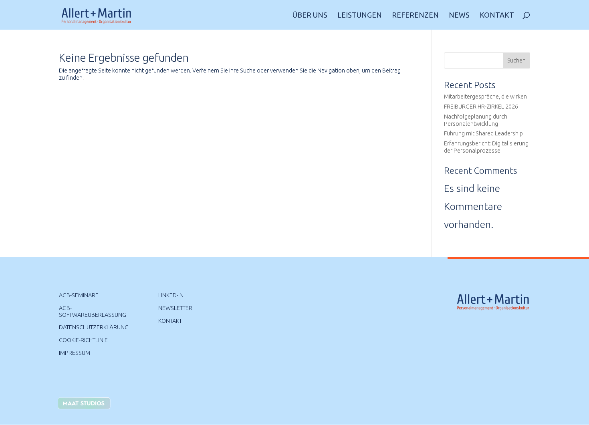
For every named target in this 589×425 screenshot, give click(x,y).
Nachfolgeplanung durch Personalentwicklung (475, 120)
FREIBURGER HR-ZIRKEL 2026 (481, 106)
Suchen (516, 60)
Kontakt (497, 15)
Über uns (309, 15)
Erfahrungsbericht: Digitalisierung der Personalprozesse (486, 147)
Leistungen (359, 15)
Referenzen (415, 15)
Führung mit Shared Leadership (483, 133)
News (459, 15)
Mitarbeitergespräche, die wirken (485, 96)
